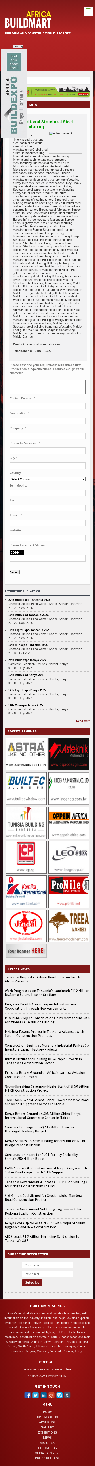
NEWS (47, 1437)
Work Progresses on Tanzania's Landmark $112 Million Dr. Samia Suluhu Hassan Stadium (47, 992)
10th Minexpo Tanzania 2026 (28, 645)
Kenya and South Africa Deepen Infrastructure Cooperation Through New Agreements (40, 1006)
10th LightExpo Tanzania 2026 (29, 630)
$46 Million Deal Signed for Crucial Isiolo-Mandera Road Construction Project (43, 1197)
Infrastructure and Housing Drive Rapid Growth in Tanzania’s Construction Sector (43, 1061)
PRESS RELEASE (47, 1458)
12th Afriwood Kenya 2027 (26, 675)
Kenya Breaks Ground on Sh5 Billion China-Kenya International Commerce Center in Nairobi (43, 1115)
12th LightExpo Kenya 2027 (27, 690)
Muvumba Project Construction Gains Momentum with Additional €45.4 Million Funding (47, 1020)
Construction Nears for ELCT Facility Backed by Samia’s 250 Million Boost (41, 1156)
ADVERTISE (47, 1422)
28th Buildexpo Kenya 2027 (27, 660)
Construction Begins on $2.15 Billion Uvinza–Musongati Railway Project (40, 1129)
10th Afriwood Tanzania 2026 (28, 615)
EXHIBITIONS (47, 1432)
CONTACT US (47, 1448)
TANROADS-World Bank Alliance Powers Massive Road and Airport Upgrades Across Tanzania (47, 1102)
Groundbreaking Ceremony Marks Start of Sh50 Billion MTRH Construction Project (47, 1088)
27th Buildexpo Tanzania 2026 (29, 599)
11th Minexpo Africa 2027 (26, 705)
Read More (83, 721)
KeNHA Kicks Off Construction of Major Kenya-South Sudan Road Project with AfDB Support (46, 1170)
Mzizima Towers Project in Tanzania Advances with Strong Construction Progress (44, 1033)
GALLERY (47, 1427)
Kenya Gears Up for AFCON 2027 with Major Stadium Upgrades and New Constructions (45, 1225)
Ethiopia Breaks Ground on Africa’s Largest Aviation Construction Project (45, 1074)
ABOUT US (47, 1443)
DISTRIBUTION (47, 1417)
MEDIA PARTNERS (48, 1453)
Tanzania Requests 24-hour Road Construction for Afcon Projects (44, 979)
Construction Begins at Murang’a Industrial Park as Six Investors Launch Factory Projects (47, 1047)
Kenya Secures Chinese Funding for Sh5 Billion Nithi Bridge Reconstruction (45, 1142)
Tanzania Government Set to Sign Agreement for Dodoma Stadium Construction (43, 1211)
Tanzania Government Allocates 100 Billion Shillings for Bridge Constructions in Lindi (46, 1184)
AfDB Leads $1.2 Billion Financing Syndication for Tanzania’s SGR (43, 1238)
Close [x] (18, 46)
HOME (47, 1411)
